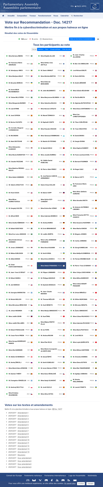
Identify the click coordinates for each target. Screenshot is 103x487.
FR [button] (72, 6)
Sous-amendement (24, 458)
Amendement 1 (23, 413)
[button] (98, 39)
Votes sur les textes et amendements (81, 39)
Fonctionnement (44, 16)
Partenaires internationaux (55, 476)
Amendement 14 (23, 452)
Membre (40, 49)
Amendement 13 (23, 449)
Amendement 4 (23, 422)
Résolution (21, 455)
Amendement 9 (23, 437)
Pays (46, 49)
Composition (22, 16)
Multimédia (92, 476)
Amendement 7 (23, 431)
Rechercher (78, 16)
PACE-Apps (81, 6)
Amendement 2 (23, 416)
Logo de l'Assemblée (76, 476)
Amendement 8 (23, 434)
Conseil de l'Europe (14, 476)
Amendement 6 (23, 428)
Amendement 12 (23, 446)
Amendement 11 (23, 443)
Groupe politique (55, 49)
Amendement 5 (23, 425)
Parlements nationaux (33, 476)
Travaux (32, 16)
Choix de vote (66, 49)
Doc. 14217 (58, 409)
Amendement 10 (23, 440)
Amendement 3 (23, 419)
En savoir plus (70, 483)
